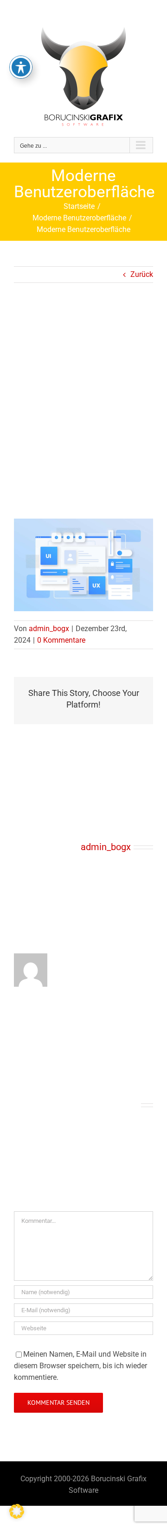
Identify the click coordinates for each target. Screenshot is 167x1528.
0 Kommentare (61, 640)
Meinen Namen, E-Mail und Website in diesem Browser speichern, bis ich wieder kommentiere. (80, 1366)
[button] (16, 1511)
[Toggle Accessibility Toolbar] (21, 67)
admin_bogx (49, 628)
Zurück (141, 274)
